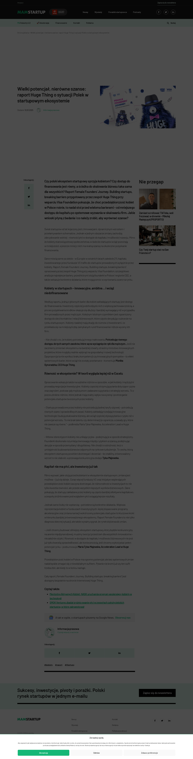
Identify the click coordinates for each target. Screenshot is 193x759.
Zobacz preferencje (149, 753)
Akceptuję (43, 753)
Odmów (96, 753)
